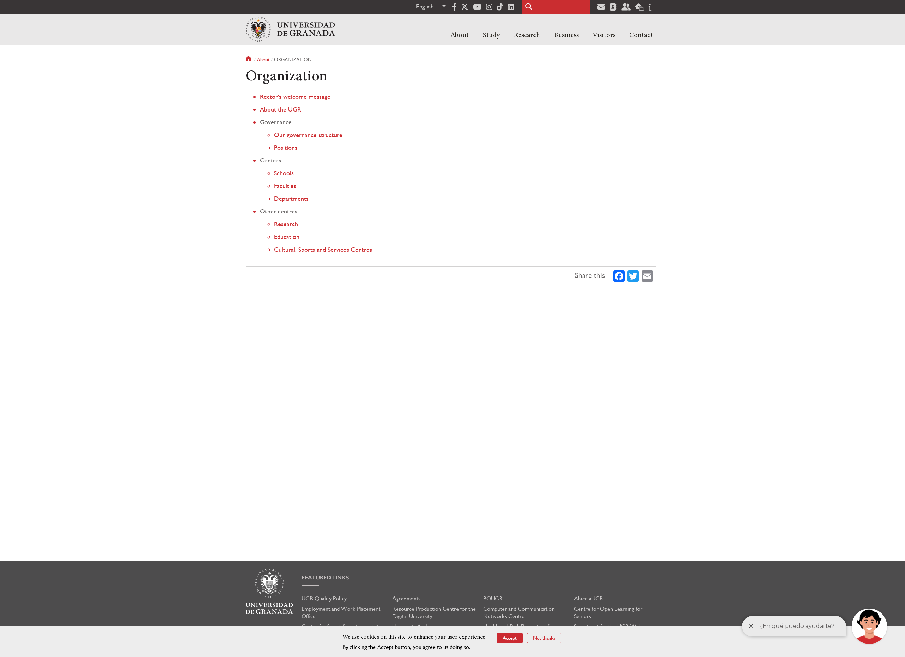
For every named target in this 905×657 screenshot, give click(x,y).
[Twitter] (633, 275)
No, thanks (544, 638)
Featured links (325, 577)
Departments (291, 198)
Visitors (603, 35)
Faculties (285, 185)
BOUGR (493, 598)
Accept (510, 638)
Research (527, 35)
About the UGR (280, 109)
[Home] (290, 29)
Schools (284, 173)
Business (566, 35)
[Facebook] (619, 275)
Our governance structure (308, 134)
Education (286, 236)
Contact (641, 35)
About (459, 35)
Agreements (406, 598)
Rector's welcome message (295, 96)
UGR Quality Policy (324, 598)
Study (491, 35)
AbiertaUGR (588, 598)
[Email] (647, 275)
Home (249, 59)
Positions (285, 147)
